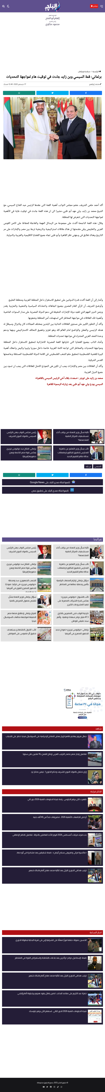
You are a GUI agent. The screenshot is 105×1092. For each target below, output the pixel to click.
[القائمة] (101, 7)
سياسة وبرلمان (84, 71)
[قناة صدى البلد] (52, 6)
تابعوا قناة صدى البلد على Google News (50, 482)
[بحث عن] (3, 7)
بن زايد (88, 466)
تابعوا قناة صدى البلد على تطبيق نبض (50, 490)
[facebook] (86, 93)
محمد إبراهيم (94, 84)
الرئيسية (95, 71)
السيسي (97, 466)
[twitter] (52, 93)
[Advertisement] (52, 49)
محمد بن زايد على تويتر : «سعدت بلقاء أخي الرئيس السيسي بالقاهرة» (69, 378)
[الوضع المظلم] (8, 7)
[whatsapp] (19, 93)
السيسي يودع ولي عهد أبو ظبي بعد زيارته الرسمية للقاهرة (75, 384)
